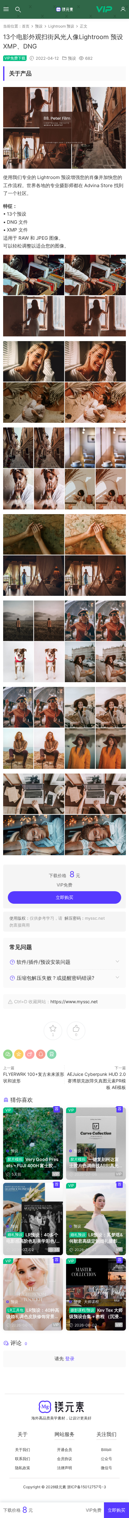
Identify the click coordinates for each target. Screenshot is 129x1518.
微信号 (106, 1467)
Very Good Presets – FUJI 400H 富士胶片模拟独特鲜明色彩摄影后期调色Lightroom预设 (32, 1163)
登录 (70, 1359)
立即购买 (64, 897)
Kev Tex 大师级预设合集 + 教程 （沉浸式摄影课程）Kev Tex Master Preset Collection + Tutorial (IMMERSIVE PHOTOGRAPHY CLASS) (96, 1313)
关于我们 (22, 1449)
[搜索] (18, 9)
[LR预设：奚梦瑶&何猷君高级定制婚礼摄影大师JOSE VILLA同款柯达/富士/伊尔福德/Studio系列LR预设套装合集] (96, 1201)
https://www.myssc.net (74, 1001)
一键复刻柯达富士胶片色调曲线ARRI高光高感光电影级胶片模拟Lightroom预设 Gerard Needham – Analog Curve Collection (95, 1163)
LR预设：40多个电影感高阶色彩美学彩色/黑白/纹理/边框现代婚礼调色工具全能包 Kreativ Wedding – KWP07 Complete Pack (32, 1238)
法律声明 (64, 1467)
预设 (72, 58)
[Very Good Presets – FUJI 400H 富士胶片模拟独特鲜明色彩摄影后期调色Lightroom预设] (33, 1126)
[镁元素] (64, 9)
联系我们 (22, 1458)
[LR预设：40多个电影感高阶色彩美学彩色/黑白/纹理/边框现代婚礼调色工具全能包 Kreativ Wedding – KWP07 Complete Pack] (33, 1201)
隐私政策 (22, 1467)
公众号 (106, 1458)
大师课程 (91, 1301)
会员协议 (64, 1458)
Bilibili (106, 1449)
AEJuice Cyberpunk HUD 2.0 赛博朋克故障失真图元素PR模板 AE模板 (96, 1080)
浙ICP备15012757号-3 (86, 1487)
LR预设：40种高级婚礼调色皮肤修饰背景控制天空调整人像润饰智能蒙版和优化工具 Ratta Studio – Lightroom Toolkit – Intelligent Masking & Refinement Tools (33, 1313)
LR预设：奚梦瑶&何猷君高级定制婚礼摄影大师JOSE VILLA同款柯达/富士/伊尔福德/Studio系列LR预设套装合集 (96, 1238)
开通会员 (64, 1449)
